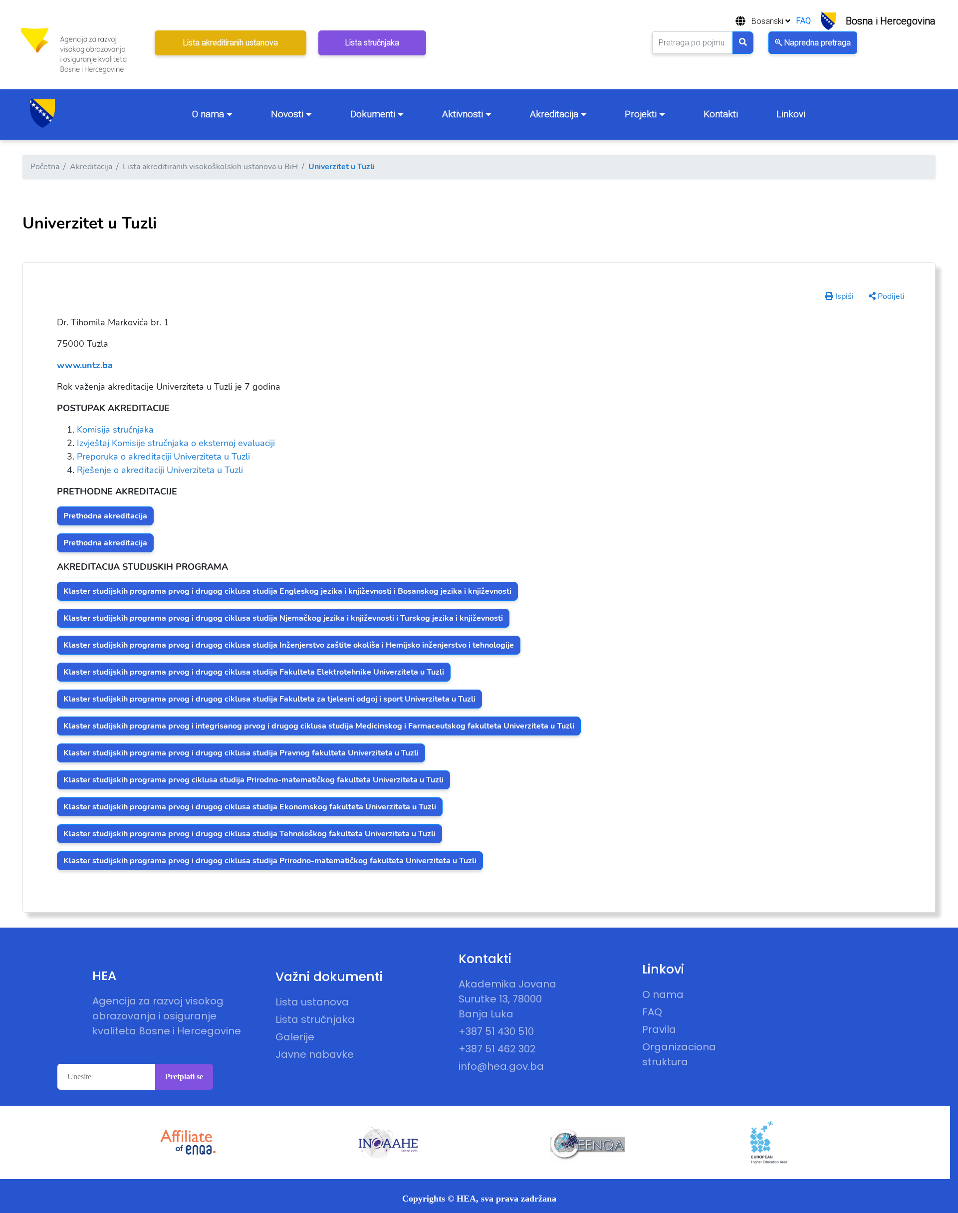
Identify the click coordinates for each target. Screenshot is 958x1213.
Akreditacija (555, 114)
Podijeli (890, 296)
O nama (209, 114)
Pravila (659, 1029)
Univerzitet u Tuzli (341, 166)
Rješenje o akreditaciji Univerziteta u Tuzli (160, 470)
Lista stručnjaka (315, 1019)
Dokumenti (374, 114)
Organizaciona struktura (679, 1054)
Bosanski (768, 21)
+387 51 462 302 (497, 1049)
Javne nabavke (314, 1054)
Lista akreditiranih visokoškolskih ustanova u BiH (210, 166)
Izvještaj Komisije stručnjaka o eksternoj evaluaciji (176, 443)
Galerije (294, 1037)
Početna (44, 166)
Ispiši (843, 296)
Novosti (288, 114)
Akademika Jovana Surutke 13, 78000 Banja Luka (507, 999)
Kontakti (721, 114)
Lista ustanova (312, 1002)
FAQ (803, 20)
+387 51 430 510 (496, 1031)
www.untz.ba (85, 365)
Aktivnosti (463, 114)
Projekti (642, 114)
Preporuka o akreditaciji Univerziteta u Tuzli (163, 457)
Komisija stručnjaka (115, 430)
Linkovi (790, 114)
